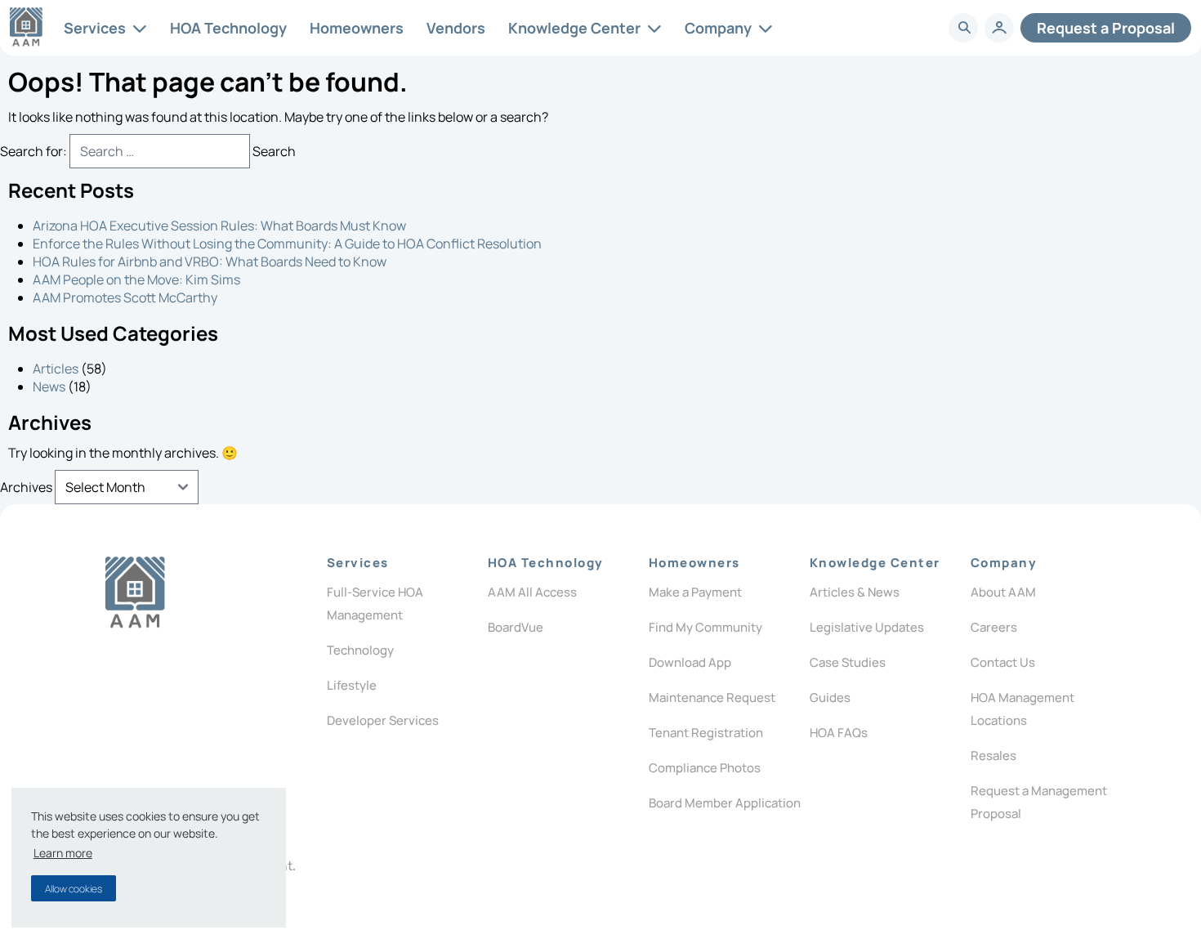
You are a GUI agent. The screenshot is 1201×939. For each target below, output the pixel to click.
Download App (690, 662)
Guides (830, 697)
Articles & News (855, 592)
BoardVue (515, 627)
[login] (999, 27)
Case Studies (848, 662)
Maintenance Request (712, 697)
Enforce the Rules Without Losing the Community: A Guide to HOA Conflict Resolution (287, 244)
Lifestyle (352, 685)
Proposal (1106, 28)
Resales (993, 755)
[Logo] (135, 592)
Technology (360, 650)
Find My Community (705, 627)
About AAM (1003, 592)
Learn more (62, 853)
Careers (994, 627)
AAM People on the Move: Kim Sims (136, 279)
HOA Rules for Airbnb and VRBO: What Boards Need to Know (209, 262)
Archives (26, 487)
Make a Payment (695, 592)
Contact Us (1003, 662)
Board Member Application (725, 803)
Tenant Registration (706, 732)
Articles (55, 369)
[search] (964, 28)
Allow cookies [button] (73, 889)
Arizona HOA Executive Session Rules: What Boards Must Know (219, 226)
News (49, 387)
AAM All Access (532, 592)
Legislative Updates (867, 627)
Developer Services (383, 720)
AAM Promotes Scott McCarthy (125, 297)
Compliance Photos (705, 767)
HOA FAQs (839, 732)
